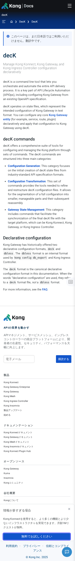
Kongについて (11, 500)
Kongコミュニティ (13, 482)
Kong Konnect (11, 382)
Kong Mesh (9, 396)
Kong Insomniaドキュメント (18, 446)
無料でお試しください (36, 536)
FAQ (44, 289)
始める (7, 415)
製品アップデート (13, 410)
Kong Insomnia (12, 405)
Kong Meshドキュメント (16, 442)
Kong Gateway (11, 391)
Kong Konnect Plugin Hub (17, 451)
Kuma (7, 473)
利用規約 (12, 546)
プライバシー (31, 546)
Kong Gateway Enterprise (17, 387)
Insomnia (8, 478)
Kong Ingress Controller (16, 401)
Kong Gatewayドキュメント (18, 437)
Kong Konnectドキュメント (18, 432)
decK (22, 21)
